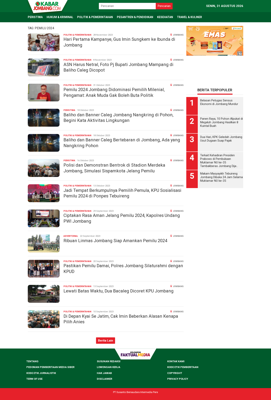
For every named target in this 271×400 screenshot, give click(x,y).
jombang (178, 35)
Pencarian (164, 6)
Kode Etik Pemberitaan (182, 367)
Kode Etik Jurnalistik (41, 373)
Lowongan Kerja (108, 367)
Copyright (174, 373)
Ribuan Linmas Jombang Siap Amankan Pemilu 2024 (115, 240)
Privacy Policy (177, 378)
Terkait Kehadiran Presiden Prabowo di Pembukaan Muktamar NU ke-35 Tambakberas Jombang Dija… (219, 160)
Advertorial (70, 236)
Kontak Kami (176, 361)
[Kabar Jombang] (47, 5)
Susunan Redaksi (108, 361)
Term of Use (34, 378)
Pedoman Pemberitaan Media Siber (50, 367)
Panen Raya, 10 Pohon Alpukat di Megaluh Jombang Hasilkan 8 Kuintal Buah (221, 122)
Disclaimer (104, 378)
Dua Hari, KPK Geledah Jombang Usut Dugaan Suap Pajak (221, 138)
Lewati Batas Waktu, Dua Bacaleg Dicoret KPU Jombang (118, 290)
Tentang (32, 361)
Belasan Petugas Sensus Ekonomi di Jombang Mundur (219, 102)
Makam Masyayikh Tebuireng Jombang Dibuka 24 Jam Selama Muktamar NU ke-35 (221, 177)
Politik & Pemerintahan (77, 35)
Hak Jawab (104, 373)
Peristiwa (69, 110)
